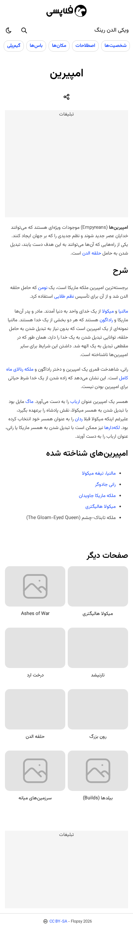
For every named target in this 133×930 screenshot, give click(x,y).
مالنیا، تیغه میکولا (99, 473)
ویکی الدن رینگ (111, 30)
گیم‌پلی (13, 45)
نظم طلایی (64, 296)
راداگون (106, 320)
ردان (79, 419)
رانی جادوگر (105, 484)
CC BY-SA (58, 922)
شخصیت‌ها (116, 45)
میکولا (108, 311)
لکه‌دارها (112, 427)
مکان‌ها (59, 45)
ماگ (29, 401)
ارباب (75, 401)
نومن (42, 287)
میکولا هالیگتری (100, 506)
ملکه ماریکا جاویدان (97, 495)
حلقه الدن (91, 253)
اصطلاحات (85, 45)
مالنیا (123, 311)
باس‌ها (36, 45)
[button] (24, 30)
